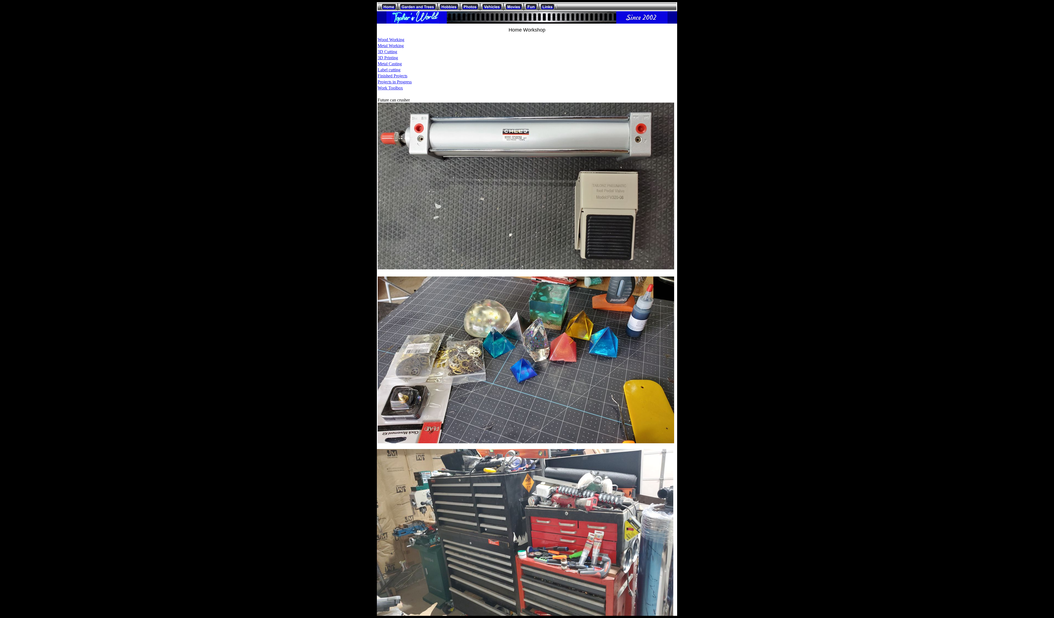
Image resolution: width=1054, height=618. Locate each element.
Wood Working (391, 39)
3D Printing (388, 57)
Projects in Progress (395, 82)
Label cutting (389, 69)
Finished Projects (392, 76)
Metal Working (391, 45)
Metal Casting (390, 63)
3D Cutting (387, 51)
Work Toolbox (390, 88)
